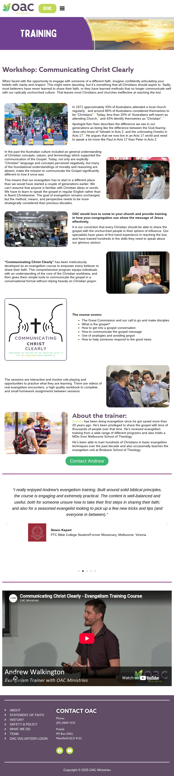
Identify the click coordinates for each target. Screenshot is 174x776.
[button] (7, 523)
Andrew (77, 421)
